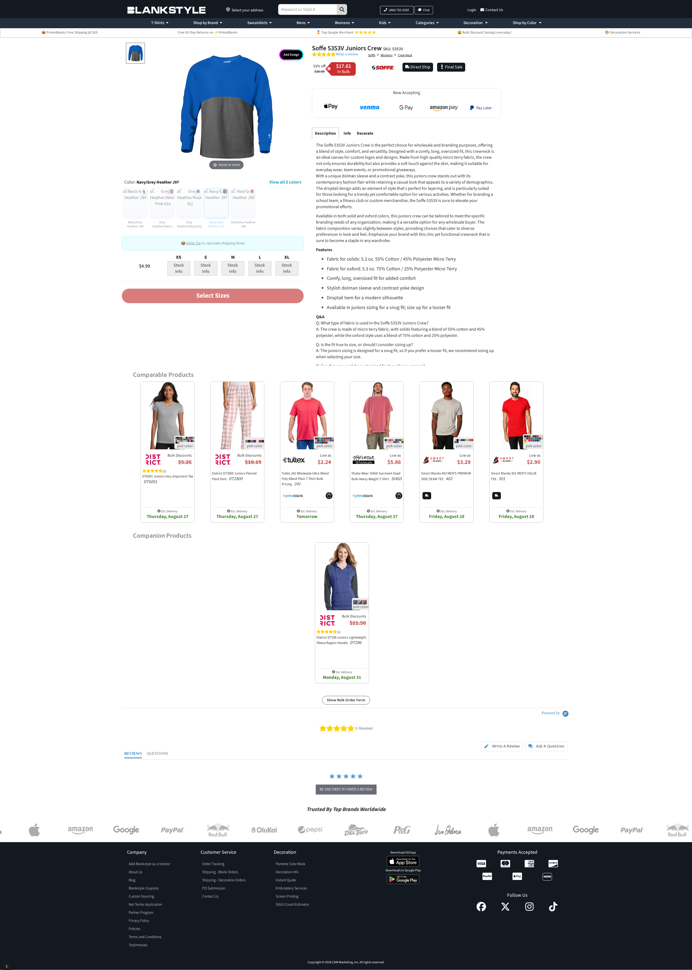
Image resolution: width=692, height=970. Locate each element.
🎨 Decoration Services (622, 32)
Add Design (291, 54)
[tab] (502, 746)
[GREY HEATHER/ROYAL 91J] (135, 53)
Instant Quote (286, 880)
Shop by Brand (205, 23)
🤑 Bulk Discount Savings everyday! (484, 32)
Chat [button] (426, 10)
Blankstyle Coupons (144, 888)
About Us (135, 872)
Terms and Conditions (145, 937)
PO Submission (213, 888)
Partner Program (141, 912)
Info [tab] (347, 133)
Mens (301, 23)
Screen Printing (287, 896)
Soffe (371, 55)
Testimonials (138, 945)
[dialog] (7, 966)
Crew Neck (405, 55)
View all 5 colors (285, 182)
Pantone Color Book (290, 864)
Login (471, 10)
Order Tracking (213, 864)
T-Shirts (157, 23)
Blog (132, 880)
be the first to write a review (346, 789)
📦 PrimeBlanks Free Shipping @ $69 (69, 32)
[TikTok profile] (553, 910)
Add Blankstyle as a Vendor (149, 864)
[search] (342, 9)
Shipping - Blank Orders (220, 872)
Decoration (473, 23)
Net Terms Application (145, 904)
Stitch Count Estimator (292, 904)
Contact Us (494, 10)
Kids (382, 23)
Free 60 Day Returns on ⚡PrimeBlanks (208, 32)
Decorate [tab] (365, 133)
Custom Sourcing (141, 896)
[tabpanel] (405, 263)
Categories (425, 23)
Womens (342, 23)
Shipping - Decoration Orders (224, 880)
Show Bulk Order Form (346, 700)
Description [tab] (325, 133)
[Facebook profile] (481, 910)
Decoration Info (287, 872)
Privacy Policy (139, 921)
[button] (397, 10)
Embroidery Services (291, 888)
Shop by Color (525, 23)
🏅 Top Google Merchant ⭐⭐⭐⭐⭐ (346, 32)
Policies (134, 929)
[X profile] (505, 910)
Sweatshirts (257, 23)
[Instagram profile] (529, 910)
